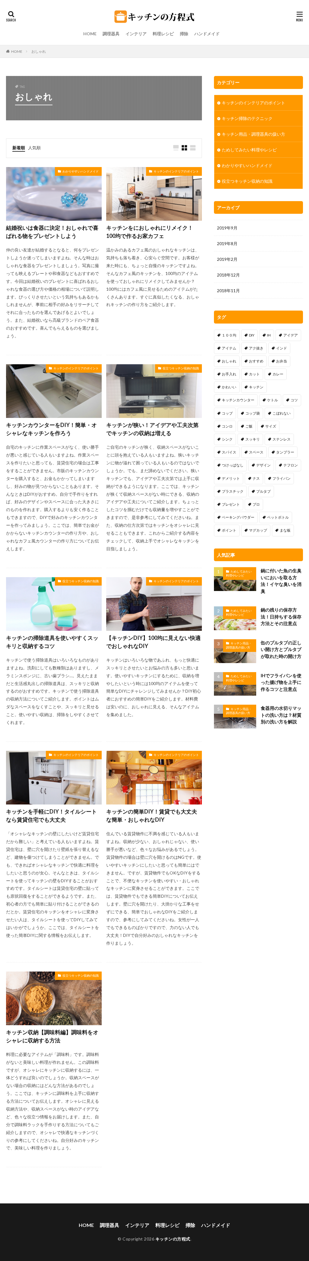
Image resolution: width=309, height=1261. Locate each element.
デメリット (231, 478)
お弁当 (281, 361)
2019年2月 (227, 259)
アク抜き (256, 348)
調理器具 (111, 33)
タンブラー (285, 452)
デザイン (263, 465)
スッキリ (252, 439)
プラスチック (233, 491)
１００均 (229, 335)
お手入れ (229, 374)
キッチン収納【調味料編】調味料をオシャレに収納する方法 (52, 1036)
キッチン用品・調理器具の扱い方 (253, 134)
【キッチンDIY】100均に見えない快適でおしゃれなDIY (153, 641)
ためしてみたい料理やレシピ (249, 149)
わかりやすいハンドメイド (80, 171)
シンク (227, 439)
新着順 (18, 147)
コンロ (227, 426)
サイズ (270, 426)
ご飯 (249, 426)
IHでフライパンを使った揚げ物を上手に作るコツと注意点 (281, 682)
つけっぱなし (233, 465)
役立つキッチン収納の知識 (181, 368)
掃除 (184, 33)
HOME (90, 33)
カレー (277, 374)
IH (269, 335)
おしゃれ (38, 51)
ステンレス (281, 439)
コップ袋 (252, 413)
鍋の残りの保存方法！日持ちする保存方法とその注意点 (281, 616)
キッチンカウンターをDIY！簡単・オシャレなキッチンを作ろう (51, 429)
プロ (256, 504)
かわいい (229, 387)
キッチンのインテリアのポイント (176, 171)
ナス (256, 478)
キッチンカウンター (238, 400)
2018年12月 (228, 274)
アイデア (290, 335)
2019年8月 (227, 243)
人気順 (34, 147)
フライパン (281, 478)
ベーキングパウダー (238, 517)
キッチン (256, 387)
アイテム (229, 348)
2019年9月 (227, 227)
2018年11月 (228, 290)
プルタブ (263, 491)
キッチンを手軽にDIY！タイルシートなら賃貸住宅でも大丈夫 (51, 815)
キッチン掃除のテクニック (247, 118)
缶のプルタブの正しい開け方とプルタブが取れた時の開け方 (281, 649)
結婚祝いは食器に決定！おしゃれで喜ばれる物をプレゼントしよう (52, 231)
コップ (227, 413)
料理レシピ (163, 33)
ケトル (272, 400)
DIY (251, 335)
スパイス (229, 452)
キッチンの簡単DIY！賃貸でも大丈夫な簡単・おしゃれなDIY (151, 815)
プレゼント (231, 504)
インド (281, 348)
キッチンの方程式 (172, 1238)
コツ (294, 400)
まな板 (285, 530)
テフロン (290, 465)
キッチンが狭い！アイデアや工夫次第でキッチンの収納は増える (152, 429)
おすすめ (256, 361)
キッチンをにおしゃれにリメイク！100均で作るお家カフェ (149, 231)
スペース (256, 452)
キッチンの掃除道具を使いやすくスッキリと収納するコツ (52, 641)
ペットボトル (278, 517)
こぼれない (281, 413)
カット (254, 374)
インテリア (136, 33)
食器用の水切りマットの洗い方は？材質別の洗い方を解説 (281, 714)
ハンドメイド (207, 33)
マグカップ (258, 530)
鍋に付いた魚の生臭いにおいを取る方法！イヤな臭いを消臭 (281, 581)
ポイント (229, 530)
